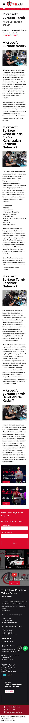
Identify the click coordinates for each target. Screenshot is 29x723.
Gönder (14, 543)
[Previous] (7, 559)
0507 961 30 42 (7, 620)
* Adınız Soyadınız (6, 525)
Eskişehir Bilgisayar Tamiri (8, 671)
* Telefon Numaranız (7, 532)
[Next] (21, 559)
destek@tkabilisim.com (10, 622)
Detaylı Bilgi (9, 691)
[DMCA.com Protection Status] (7, 675)
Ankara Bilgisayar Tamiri (8, 668)
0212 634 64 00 (7, 630)
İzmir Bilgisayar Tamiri (7, 666)
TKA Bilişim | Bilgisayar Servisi (10, 656)
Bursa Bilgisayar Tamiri (7, 670)
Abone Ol (15, 583)
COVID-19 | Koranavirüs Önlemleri (15, 9)
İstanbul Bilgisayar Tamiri (8, 664)
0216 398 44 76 (7, 618)
